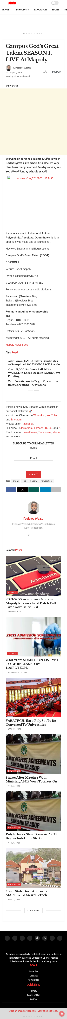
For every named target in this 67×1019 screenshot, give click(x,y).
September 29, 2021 (17, 672)
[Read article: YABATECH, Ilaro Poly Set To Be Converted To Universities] (33, 697)
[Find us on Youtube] (7, 938)
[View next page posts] (36, 392)
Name (33, 447)
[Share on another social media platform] (56, 489)
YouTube (52, 415)
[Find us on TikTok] (37, 938)
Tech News (44, 432)
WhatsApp (39, 415)
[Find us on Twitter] (44, 938)
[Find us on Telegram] (52, 938)
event (16, 481)
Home (5, 9)
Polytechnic (46, 481)
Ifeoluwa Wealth (23, 68)
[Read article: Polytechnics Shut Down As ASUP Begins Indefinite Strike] (33, 811)
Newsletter (33, 980)
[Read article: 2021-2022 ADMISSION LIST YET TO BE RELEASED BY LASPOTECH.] (33, 637)
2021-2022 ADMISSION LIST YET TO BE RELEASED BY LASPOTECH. (32, 664)
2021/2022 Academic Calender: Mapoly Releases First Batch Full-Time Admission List (31, 603)
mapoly (33, 481)
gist (24, 481)
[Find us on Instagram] (29, 938)
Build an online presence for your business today (33, 1011)
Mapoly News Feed (17, 344)
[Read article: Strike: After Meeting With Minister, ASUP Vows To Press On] (33, 754)
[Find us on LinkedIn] (59, 938)
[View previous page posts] (30, 392)
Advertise (33, 971)
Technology (21, 9)
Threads (38, 428)
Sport (55, 9)
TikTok (48, 428)
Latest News (30, 432)
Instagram (27, 428)
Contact (34, 975)
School (12, 593)
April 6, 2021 (13, 786)
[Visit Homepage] (11, 2)
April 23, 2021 (14, 729)
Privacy (33, 991)
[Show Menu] (63, 3)
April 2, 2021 (13, 900)
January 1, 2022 (15, 612)
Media (56, 432)
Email (33, 458)
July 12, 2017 (16, 72)
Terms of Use (33, 995)
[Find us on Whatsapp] (14, 938)
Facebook (27, 423)
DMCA (33, 999)
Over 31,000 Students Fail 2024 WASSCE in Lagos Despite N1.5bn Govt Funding (34, 373)
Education (40, 9)
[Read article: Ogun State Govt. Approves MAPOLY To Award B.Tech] (33, 868)
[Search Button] (36, 3)
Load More (33, 910)
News (11, 714)
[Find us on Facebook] (22, 938)
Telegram (16, 419)
